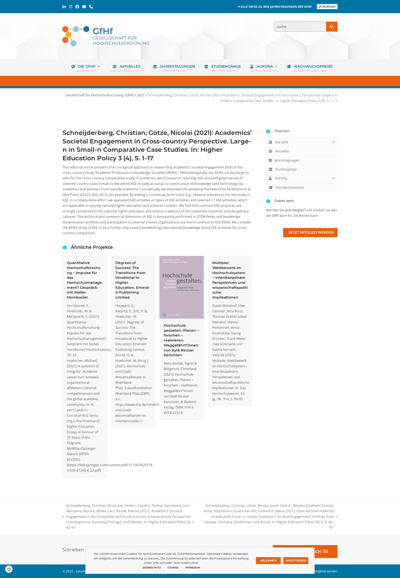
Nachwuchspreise (289, 187)
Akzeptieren (296, 560)
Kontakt (328, 7)
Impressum (192, 567)
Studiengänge (285, 169)
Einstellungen (8, 569)
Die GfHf (281, 142)
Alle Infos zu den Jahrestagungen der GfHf (276, 7)
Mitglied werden (326, 571)
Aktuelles (281, 151)
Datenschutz (151, 567)
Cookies (173, 567)
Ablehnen (268, 560)
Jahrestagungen (286, 160)
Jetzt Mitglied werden (311, 232)
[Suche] (332, 26)
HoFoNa (280, 178)
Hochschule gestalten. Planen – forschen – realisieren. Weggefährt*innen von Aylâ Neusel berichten (181, 340)
